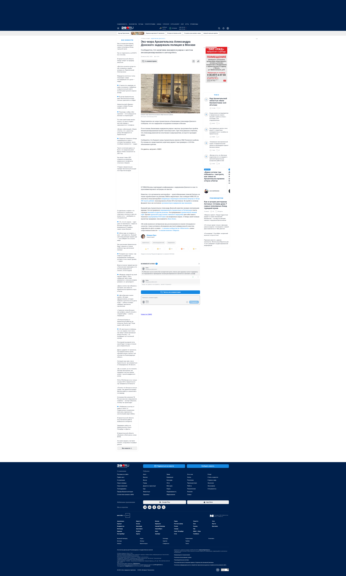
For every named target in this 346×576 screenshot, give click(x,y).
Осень (189, 477)
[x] (163, 507)
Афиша (159, 24)
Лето (168, 483)
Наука (168, 489)
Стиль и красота (213, 477)
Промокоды (194, 24)
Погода (140, 24)
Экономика (211, 486)
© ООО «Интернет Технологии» (146, 570)
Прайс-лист (120, 477)
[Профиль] (228, 28)
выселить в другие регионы (158, 212)
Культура (169, 480)
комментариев (151, 61)
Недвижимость (122, 24)
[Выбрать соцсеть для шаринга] (198, 61)
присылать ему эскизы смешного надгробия (167, 214)
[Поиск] (219, 28)
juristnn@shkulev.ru (158, 564)
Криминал (170, 477)
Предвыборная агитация (125, 491)
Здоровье (146, 494)
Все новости (127, 40)
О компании (121, 480)
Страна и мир (212, 480)
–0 (198, 287)
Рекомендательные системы (181, 560)
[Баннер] (137, 33)
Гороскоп (166, 24)
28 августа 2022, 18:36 (146, 56)
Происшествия (192, 483)
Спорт (209, 474)
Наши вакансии (122, 486)
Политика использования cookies (182, 557)
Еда (144, 489)
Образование (171, 494)
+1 (192, 287)
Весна (145, 480)
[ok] (154, 507)
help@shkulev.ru (129, 566)
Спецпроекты (212, 489)
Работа (189, 486)
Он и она (190, 474)
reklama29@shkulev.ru (204, 550)
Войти (147, 302)
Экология (211, 483)
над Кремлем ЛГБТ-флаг (157, 217)
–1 (198, 277)
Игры (187, 24)
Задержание (171, 242)
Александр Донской (158, 242)
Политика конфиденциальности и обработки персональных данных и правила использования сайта (200, 565)
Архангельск (145, 242)
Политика (190, 480)
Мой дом (169, 486)
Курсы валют (175, 24)
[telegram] (145, 507)
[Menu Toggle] (118, 28)
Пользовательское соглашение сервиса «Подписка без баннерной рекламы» (194, 562)
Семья (189, 494)
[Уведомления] (223, 28)
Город (145, 483)
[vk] (149, 507)
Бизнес (145, 477)
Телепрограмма (150, 24)
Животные (146, 491)
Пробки (173, 28)
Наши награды (122, 483)
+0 (192, 277)
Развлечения (191, 489)
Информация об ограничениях (182, 555)
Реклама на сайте (122, 474)
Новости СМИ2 (146, 314)
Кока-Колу (171, 219)
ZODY (182, 24)
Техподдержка (121, 489)
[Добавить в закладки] (193, 61)
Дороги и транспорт (149, 486)
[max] (159, 507)
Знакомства (133, 24)
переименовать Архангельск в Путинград (175, 210)
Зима (168, 474)
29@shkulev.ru (136, 563)
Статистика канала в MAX (125, 494)
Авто (144, 474)
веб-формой (147, 566)
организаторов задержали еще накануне (177, 203)
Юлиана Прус (151, 235)
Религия (189, 491)
